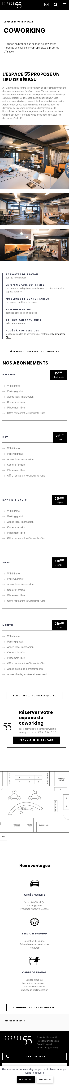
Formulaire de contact (36, 740)
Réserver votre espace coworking (34, 351)
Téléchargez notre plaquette (34, 695)
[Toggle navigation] (64, 5)
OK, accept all (26, 1079)
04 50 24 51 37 (35, 1056)
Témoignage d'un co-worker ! (34, 1007)
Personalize (45, 1079)
